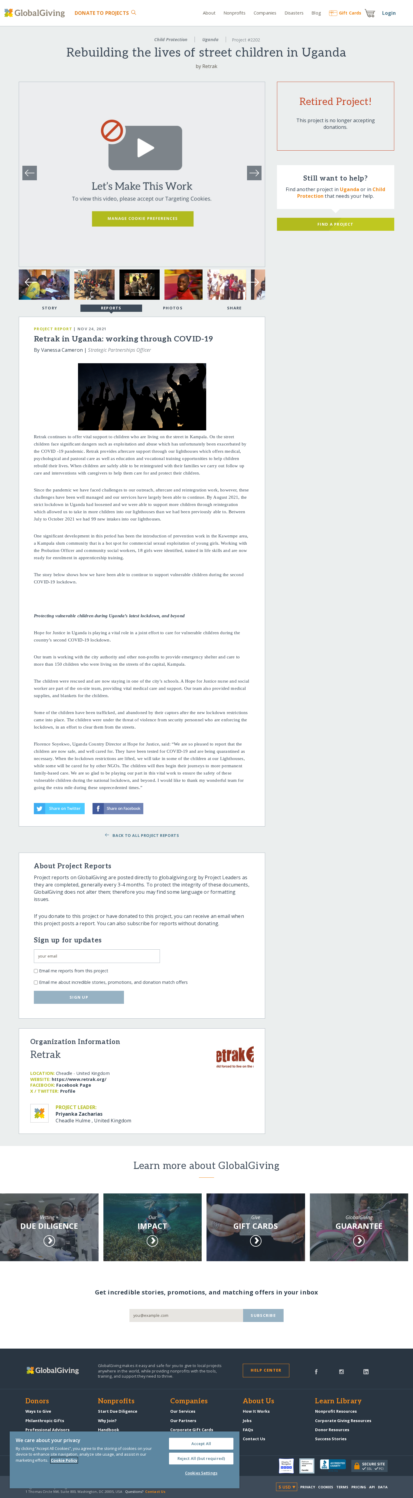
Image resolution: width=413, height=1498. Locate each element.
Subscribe (263, 1315)
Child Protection (171, 39)
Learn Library (338, 1401)
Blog (316, 13)
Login (389, 13)
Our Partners (183, 1420)
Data (383, 1487)
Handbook (108, 1429)
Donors (37, 1401)
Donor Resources (332, 1429)
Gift (350, 13)
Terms (342, 1487)
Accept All (201, 1443)
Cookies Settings (201, 1473)
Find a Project (335, 224)
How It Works (256, 1411)
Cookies (325, 1487)
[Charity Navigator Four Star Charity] (289, 1466)
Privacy (307, 1487)
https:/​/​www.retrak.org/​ (79, 1079)
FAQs (248, 1429)
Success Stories (330, 1438)
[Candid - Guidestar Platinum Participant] (309, 1466)
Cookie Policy (64, 1460)
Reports (111, 308)
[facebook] (316, 1371)
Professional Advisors (47, 1429)
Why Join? (107, 1420)
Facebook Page (73, 1085)
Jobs (247, 1420)
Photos (173, 308)
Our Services (182, 1411)
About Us (259, 1401)
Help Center (266, 1370)
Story (49, 308)
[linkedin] (366, 1371)
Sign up (79, 997)
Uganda (210, 39)
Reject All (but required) (201, 1458)
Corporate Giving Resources (343, 1420)
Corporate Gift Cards (191, 1429)
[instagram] (341, 1371)
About (209, 13)
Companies (265, 13)
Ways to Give (38, 1411)
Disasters (294, 13)
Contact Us (254, 1438)
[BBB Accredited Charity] (335, 1466)
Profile (67, 1091)
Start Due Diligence (117, 1411)
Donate (101, 13)
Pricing (358, 1487)
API (372, 1487)
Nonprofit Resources (336, 1411)
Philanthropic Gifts (44, 1420)
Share (234, 308)
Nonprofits (234, 13)
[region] (124, 1459)
